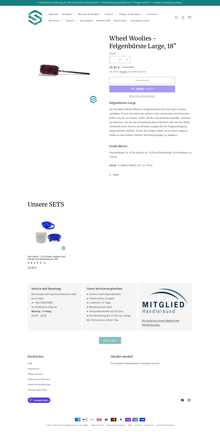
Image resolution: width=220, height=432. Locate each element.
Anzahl (112, 54)
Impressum (33, 369)
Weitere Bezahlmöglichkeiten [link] (142, 96)
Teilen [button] (116, 175)
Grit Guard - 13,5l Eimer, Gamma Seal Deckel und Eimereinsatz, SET (47, 257)
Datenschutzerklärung (39, 384)
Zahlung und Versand (39, 379)
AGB (30, 363)
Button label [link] (110, 340)
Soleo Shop (57, 425)
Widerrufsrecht (35, 374)
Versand (123, 72)
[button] (68, 14)
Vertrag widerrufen (37, 390)
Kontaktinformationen (165, 425)
